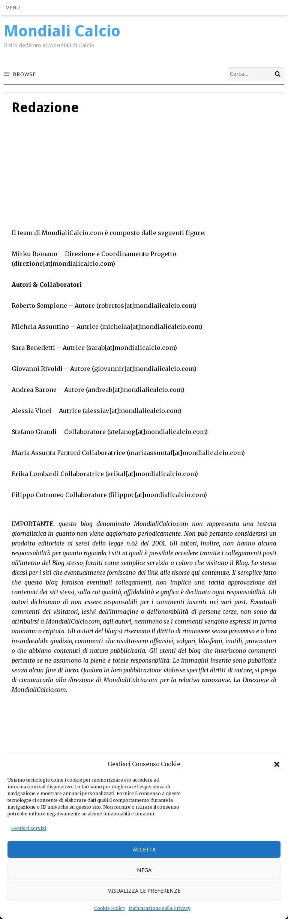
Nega (144, 870)
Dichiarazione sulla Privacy (159, 908)
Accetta (144, 849)
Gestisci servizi (28, 828)
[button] (276, 764)
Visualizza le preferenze (144, 890)
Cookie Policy (109, 908)
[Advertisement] (144, 175)
